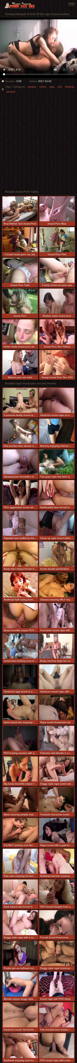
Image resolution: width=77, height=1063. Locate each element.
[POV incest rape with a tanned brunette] (56, 1045)
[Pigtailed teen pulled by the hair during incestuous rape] (20, 523)
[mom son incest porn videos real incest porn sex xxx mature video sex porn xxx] (71, 5)
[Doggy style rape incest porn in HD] (56, 953)
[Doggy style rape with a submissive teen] (20, 922)
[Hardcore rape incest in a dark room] (20, 676)
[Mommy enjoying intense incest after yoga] (56, 431)
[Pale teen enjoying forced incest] (20, 861)
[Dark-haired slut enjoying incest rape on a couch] (20, 707)
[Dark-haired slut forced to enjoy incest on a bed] (20, 891)
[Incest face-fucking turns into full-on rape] (20, 646)
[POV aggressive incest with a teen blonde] (20, 492)
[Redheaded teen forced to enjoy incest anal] (56, 492)
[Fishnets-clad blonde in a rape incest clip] (56, 738)
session (32, 86)
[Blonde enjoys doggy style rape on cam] (20, 984)
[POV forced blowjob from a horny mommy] (56, 891)
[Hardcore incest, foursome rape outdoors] (20, 1014)
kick (60, 86)
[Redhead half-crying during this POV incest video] (20, 584)
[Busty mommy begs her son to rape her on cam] (56, 646)
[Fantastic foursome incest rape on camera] (56, 799)
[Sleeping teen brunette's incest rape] (20, 461)
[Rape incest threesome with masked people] (56, 707)
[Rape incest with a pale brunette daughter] (56, 830)
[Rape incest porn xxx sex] (21, 5)
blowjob (69, 86)
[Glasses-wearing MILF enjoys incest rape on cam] (56, 584)
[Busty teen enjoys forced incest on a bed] (20, 554)
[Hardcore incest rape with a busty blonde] (56, 676)
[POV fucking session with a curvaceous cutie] (20, 738)
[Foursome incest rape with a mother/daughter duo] (56, 615)
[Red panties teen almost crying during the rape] (20, 431)
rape (51, 86)
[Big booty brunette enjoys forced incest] (20, 769)
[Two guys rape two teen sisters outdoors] (56, 461)
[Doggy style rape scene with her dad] (56, 769)
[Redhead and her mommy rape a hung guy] (56, 861)
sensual (10, 91)
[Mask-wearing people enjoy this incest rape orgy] (20, 799)
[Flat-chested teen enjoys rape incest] (56, 1014)
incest (42, 86)
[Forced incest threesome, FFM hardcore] (56, 922)
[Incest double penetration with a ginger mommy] (56, 554)
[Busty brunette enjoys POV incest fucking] (20, 615)
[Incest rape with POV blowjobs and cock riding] (56, 984)
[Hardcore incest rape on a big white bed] (56, 400)
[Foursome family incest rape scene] (20, 400)
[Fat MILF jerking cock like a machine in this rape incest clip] (20, 830)
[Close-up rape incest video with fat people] (56, 523)
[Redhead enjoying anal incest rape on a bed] (20, 1045)
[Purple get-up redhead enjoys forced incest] (20, 953)
